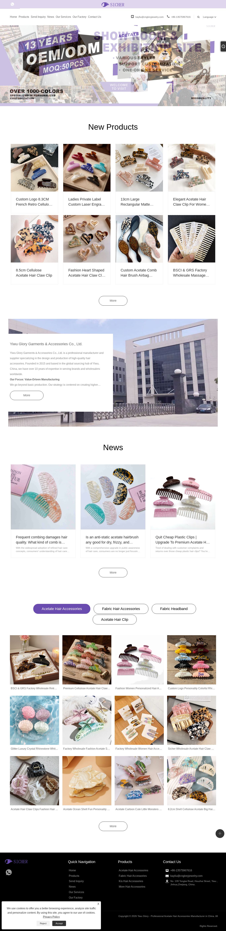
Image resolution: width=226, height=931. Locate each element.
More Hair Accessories (132, 886)
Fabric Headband (174, 609)
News (50, 16)
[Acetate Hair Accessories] (113, 53)
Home (13, 16)
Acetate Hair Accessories (62, 609)
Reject (43, 923)
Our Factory (79, 16)
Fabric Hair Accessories (121, 609)
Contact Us (94, 16)
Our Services (63, 16)
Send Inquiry (38, 16)
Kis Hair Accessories (131, 881)
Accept (59, 923)
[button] (110, 103)
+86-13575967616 (181, 17)
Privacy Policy (51, 916)
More (113, 826)
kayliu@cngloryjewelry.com (150, 17)
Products (24, 16)
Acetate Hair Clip (114, 619)
